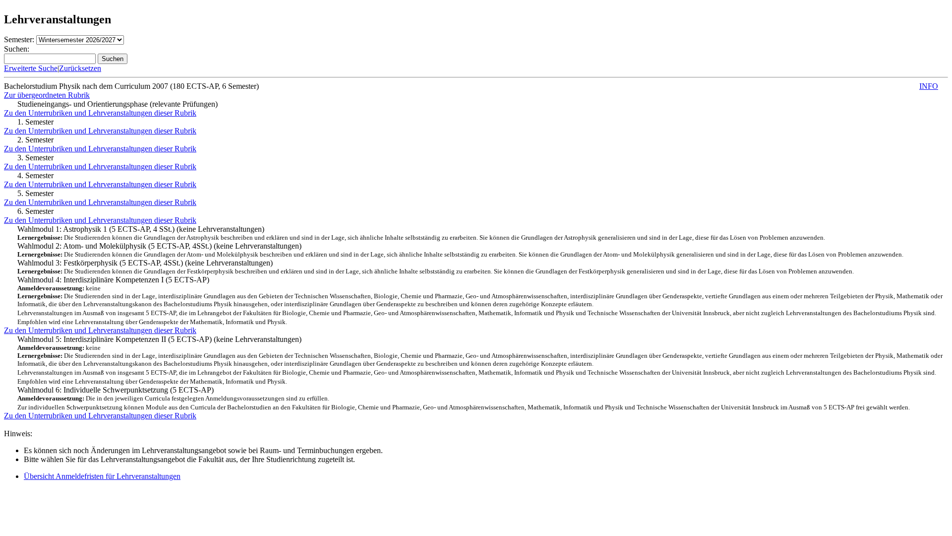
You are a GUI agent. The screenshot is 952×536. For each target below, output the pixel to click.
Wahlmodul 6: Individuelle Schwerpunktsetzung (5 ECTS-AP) (463, 398)
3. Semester (35, 157)
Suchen (112, 59)
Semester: (19, 39)
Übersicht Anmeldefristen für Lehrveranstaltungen (102, 476)
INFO (928, 86)
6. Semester (35, 211)
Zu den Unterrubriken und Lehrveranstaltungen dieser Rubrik (100, 113)
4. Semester (35, 175)
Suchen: (16, 49)
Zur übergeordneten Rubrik (47, 95)
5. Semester (35, 193)
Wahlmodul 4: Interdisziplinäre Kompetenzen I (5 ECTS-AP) (480, 300)
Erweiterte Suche (31, 68)
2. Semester (35, 139)
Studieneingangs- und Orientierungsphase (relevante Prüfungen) (117, 104)
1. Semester (35, 122)
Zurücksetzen (80, 68)
